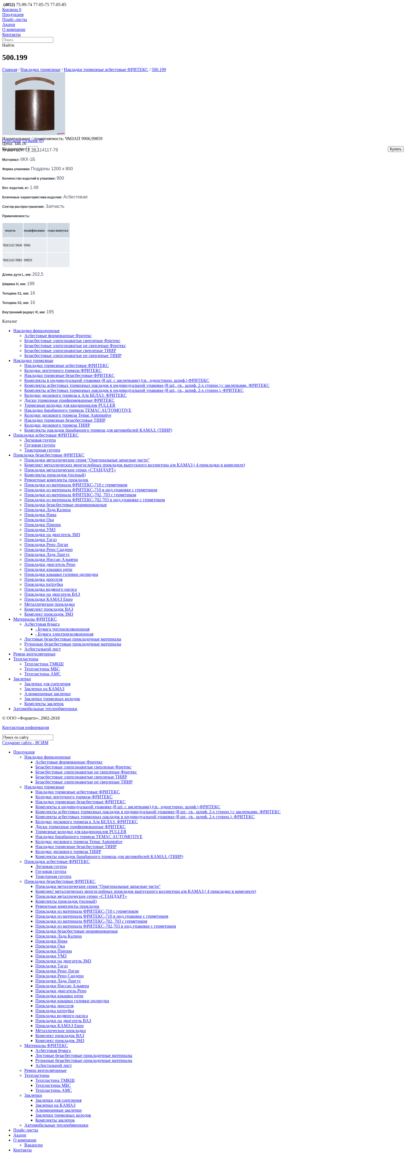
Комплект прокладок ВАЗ (48, 609)
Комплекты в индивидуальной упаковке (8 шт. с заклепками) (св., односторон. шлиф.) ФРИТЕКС (116, 380)
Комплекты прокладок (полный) (55, 475)
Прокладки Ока (39, 519)
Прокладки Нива (40, 514)
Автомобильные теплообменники (45, 708)
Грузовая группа (39, 445)
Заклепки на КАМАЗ (44, 688)
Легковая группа (40, 440)
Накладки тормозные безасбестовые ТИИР (65, 420)
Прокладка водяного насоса (50, 589)
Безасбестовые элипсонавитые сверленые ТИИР (70, 350)
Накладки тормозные (40, 69)
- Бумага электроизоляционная (64, 634)
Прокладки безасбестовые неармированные (65, 504)
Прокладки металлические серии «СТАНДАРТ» (70, 470)
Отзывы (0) (33, 140)
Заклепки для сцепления (47, 683)
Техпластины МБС (42, 669)
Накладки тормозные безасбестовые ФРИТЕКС (69, 375)
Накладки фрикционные (36, 330)
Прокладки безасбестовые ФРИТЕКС (49, 455)
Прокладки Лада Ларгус (47, 554)
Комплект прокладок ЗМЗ (48, 614)
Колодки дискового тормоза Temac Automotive (67, 415)
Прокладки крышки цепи (48, 569)
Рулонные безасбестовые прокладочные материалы (72, 644)
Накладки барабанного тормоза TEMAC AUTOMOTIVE (77, 410)
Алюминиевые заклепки (47, 693)
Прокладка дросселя (43, 579)
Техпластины (25, 659)
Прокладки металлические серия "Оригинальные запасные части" (87, 460)
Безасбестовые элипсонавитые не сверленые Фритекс (75, 345)
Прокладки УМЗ (40, 529)
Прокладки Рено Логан (46, 544)
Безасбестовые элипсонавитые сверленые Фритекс (72, 340)
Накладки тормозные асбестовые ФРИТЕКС (106, 69)
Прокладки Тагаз (40, 539)
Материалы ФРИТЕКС (35, 619)
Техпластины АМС (42, 673)
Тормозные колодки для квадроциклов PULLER (69, 405)
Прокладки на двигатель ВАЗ (52, 594)
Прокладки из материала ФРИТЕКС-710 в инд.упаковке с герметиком (90, 489)
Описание (11, 140)
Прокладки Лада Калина (47, 509)
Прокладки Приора (42, 524)
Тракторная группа (42, 450)
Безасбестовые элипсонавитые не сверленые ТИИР (73, 355)
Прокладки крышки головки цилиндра (61, 574)
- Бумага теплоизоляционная (62, 629)
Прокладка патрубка (43, 584)
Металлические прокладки (49, 604)
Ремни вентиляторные (34, 654)
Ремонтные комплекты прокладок (56, 480)
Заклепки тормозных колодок (52, 698)
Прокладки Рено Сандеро (48, 549)
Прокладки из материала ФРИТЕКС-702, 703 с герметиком (80, 494)
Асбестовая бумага (42, 624)
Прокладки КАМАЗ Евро (48, 599)
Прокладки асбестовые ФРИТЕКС (46, 435)
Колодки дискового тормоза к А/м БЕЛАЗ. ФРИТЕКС (75, 395)
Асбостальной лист (42, 649)
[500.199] (33, 133)
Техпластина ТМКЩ (44, 664)
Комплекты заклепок (44, 703)
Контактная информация (25, 727)
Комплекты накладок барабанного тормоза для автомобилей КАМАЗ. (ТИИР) (98, 430)
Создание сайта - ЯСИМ (25, 742)
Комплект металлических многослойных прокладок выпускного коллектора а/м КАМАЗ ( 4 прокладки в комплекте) (134, 465)
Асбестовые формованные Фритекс (58, 335)
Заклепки (22, 678)
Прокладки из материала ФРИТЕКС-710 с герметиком (75, 484)
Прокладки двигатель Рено (49, 564)
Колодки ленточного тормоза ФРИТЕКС (63, 370)
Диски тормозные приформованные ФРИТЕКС (69, 400)
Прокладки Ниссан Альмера (51, 559)
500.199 (159, 69)
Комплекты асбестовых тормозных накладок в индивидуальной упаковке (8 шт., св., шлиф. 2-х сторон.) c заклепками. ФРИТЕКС (147, 385)
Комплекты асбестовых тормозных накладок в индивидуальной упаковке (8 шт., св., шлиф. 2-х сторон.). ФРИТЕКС (134, 390)
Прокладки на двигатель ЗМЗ (52, 534)
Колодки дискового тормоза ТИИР (57, 425)
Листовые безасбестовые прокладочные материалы (72, 639)
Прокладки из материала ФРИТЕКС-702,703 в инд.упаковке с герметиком (94, 499)
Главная (9, 69)
